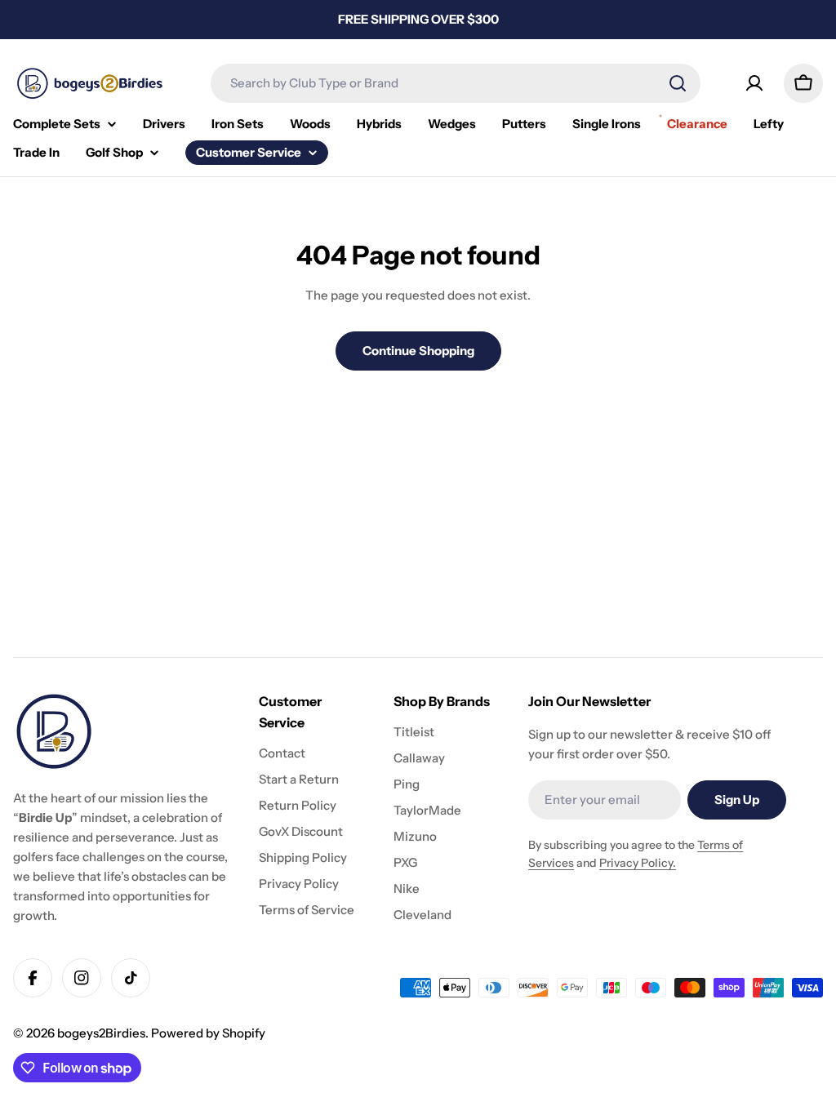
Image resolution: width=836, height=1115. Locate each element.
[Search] (677, 83)
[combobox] (455, 83)
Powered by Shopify (208, 1033)
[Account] (754, 83)
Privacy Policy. (637, 862)
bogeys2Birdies (101, 1033)
